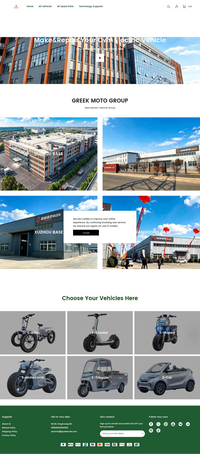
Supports (7, 417)
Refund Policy (8, 427)
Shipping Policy (9, 431)
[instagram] (151, 431)
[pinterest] (166, 425)
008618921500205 (59, 427)
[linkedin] (188, 425)
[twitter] (159, 425)
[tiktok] (159, 431)
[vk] (181, 425)
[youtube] (173, 425)
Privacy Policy (9, 435)
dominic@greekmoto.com (64, 431)
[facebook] (151, 425)
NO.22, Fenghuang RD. (61, 424)
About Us (6, 424)
